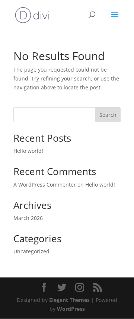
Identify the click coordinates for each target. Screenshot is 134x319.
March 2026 (28, 217)
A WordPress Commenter (44, 184)
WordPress (71, 308)
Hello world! (28, 150)
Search (108, 114)
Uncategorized (31, 251)
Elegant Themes (69, 299)
